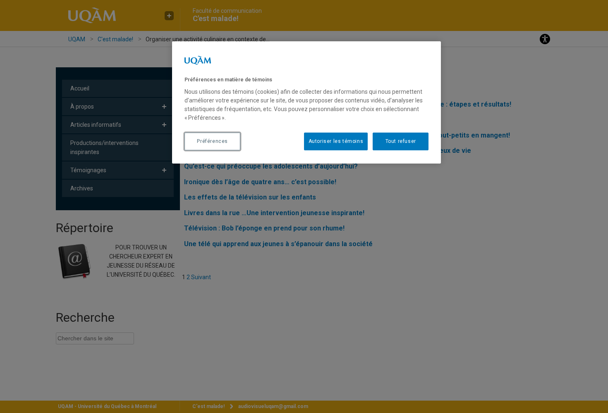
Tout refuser (400, 141)
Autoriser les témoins (336, 141)
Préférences (212, 141)
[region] (306, 102)
